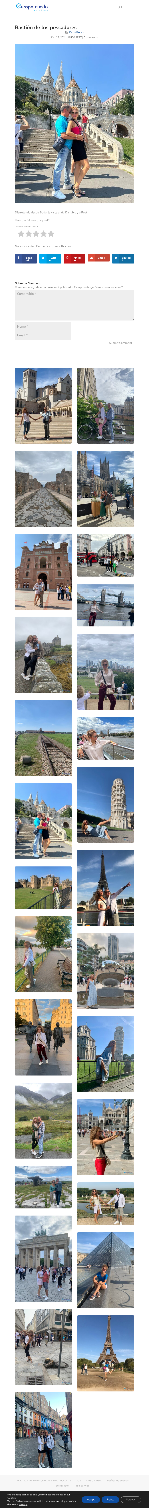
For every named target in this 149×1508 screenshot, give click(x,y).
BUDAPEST (75, 37)
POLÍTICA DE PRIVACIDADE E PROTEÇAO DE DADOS (49, 1480)
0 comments (91, 37)
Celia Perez (76, 32)
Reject (110, 1499)
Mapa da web (81, 1485)
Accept (91, 1499)
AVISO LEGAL (94, 1480)
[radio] (21, 234)
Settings (131, 1499)
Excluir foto (62, 1485)
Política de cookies (118, 1480)
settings (23, 1504)
